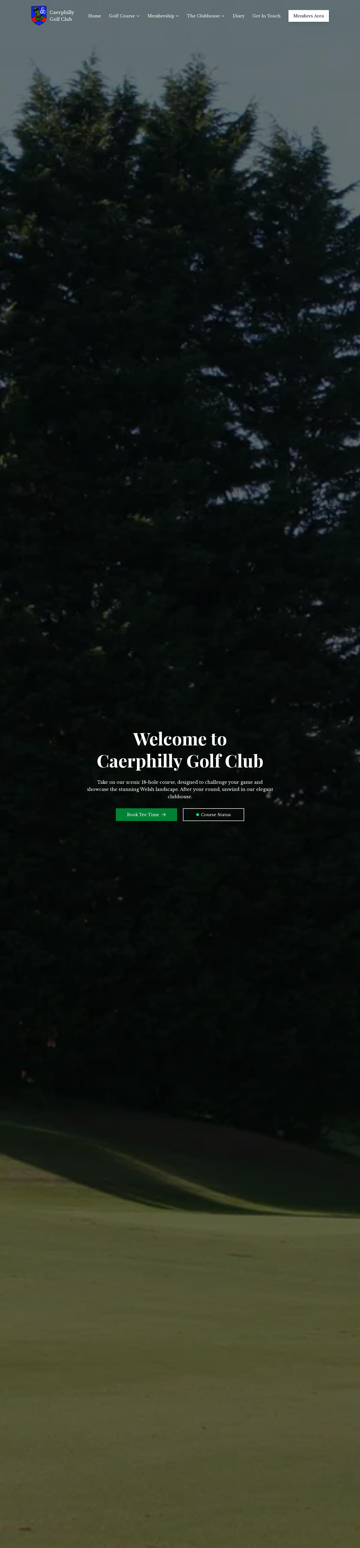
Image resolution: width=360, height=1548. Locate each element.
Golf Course (122, 15)
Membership (161, 15)
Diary (239, 15)
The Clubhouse (203, 15)
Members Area (308, 15)
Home (94, 15)
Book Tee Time (143, 814)
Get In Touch (266, 15)
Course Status (216, 814)
